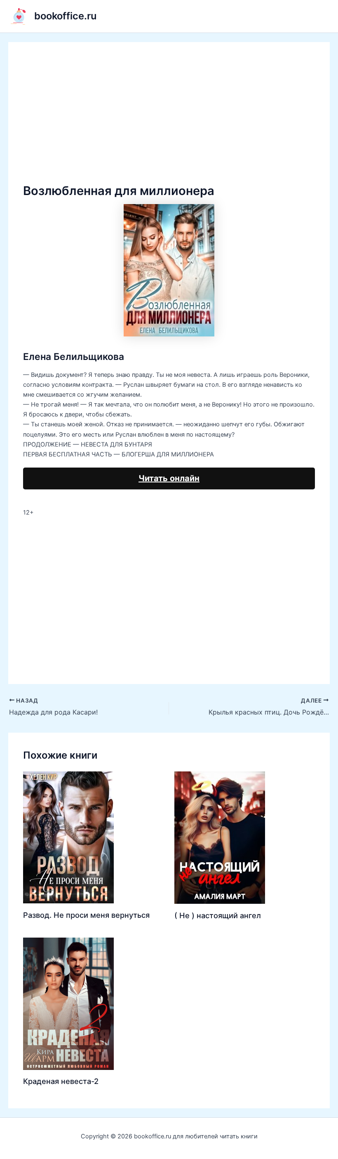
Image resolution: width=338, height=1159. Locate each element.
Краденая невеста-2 (61, 1081)
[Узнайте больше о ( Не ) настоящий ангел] (219, 837)
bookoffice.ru (65, 16)
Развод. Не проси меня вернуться (86, 914)
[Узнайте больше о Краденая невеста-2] (68, 1003)
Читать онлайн (169, 478)
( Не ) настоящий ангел (217, 915)
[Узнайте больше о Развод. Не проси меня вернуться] (68, 837)
